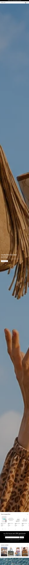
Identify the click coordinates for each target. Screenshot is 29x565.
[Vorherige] (5, 0)
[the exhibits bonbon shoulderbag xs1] (4, 519)
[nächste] (24, 0)
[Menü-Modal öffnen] (27, 2)
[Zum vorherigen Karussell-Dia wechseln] (25, 514)
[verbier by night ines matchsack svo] (18, 519)
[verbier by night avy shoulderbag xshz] (11, 519)
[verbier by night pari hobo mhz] (25, 519)
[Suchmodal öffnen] (24, 2)
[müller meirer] (3, 2)
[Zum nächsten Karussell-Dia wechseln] (27, 514)
